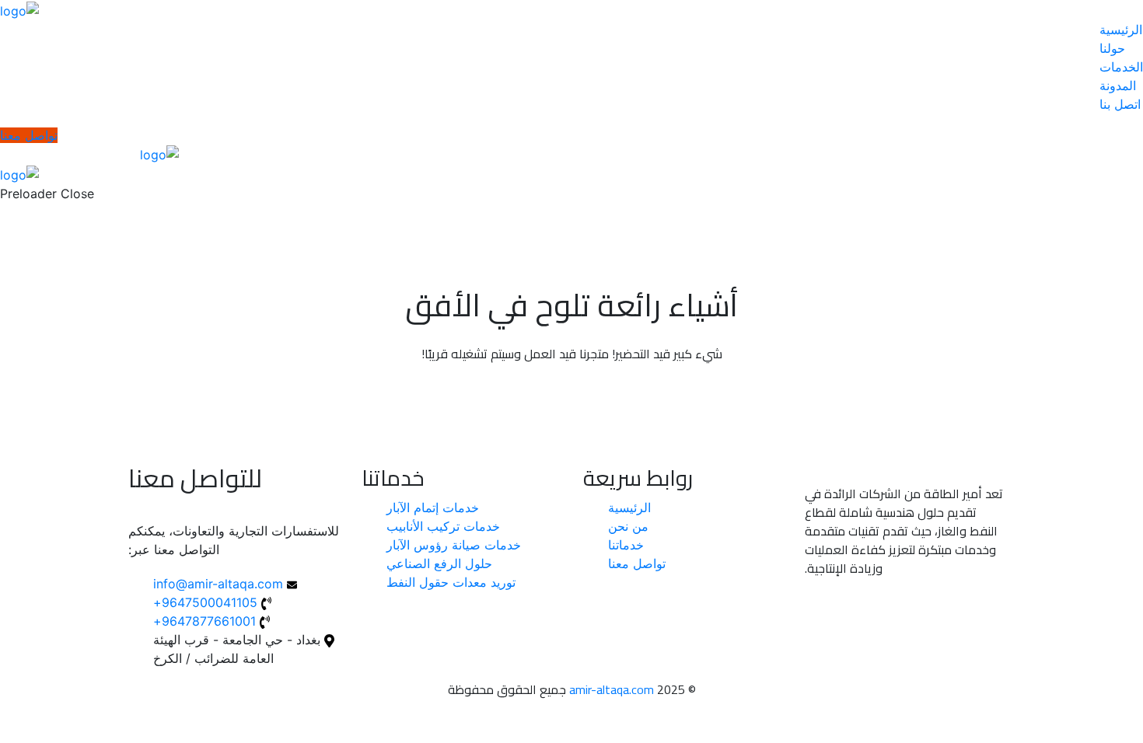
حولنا (1112, 48)
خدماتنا (626, 545)
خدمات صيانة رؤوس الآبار (453, 545)
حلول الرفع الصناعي (439, 563)
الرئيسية (1120, 29)
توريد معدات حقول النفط (451, 582)
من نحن (628, 526)
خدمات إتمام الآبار (432, 507)
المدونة (1117, 85)
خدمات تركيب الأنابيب (443, 526)
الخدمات (1121, 67)
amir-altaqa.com (611, 689)
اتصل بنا (1120, 104)
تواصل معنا (29, 135)
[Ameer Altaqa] (19, 9)
